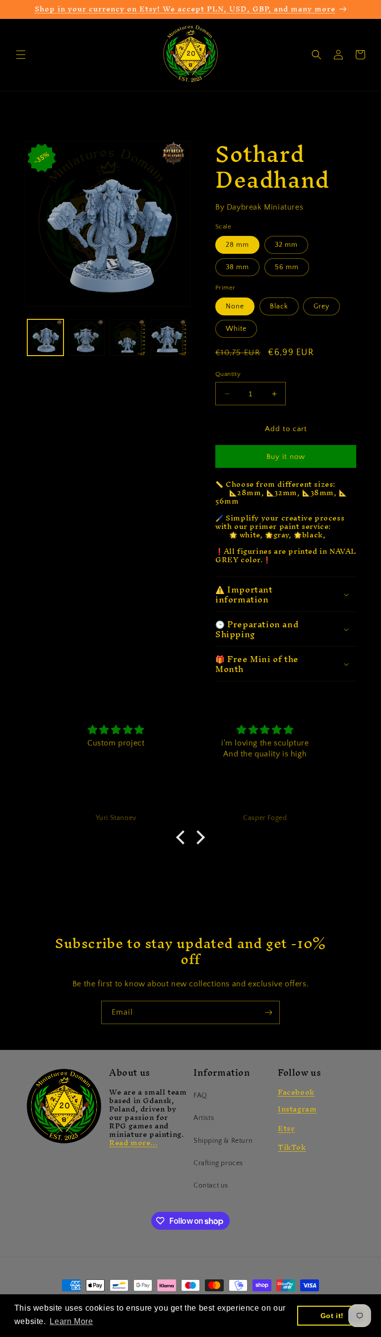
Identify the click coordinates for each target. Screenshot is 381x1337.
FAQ (200, 1096)
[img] (116, 730)
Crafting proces (218, 1163)
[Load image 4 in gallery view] (169, 337)
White (236, 329)
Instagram (297, 1109)
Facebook (296, 1092)
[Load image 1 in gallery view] (45, 337)
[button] (21, 55)
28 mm (237, 245)
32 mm (286, 245)
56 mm (287, 267)
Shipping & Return (223, 1141)
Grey (321, 306)
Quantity (228, 374)
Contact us (210, 1185)
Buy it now (285, 456)
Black (279, 306)
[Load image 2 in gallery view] (86, 337)
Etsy (286, 1128)
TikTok (292, 1147)
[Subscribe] (268, 1012)
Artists (203, 1118)
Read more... (133, 1142)
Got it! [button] (332, 1316)
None (235, 306)
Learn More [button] (71, 1321)
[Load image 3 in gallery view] (128, 337)
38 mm (237, 267)
